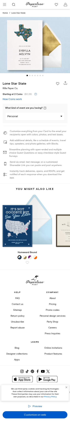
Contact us (17, 304)
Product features (53, 353)
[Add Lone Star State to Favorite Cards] (58, 84)
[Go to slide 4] (35, 75)
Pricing (52, 304)
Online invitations (53, 348)
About (52, 298)
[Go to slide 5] (37, 75)
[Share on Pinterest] (32, 371)
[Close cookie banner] (66, 387)
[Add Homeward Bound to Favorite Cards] (27, 262)
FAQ (17, 298)
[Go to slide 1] (27, 75)
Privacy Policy (50, 397)
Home (5, 13)
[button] (45, 108)
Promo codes (52, 310)
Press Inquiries (52, 333)
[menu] (4, 5)
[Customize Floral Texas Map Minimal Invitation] (35, 45)
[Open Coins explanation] (35, 94)
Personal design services (52, 315)
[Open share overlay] (65, 83)
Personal (12, 116)
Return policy (17, 315)
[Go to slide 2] (29, 75)
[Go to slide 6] (40, 75)
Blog (17, 348)
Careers (52, 327)
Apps (17, 359)
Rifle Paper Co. (10, 88)
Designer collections (17, 353)
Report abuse (17, 327)
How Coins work (12, 99)
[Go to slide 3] (32, 75)
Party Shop (52, 321)
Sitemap (17, 310)
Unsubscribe (17, 321)
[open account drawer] (65, 5)
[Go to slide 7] (42, 75)
